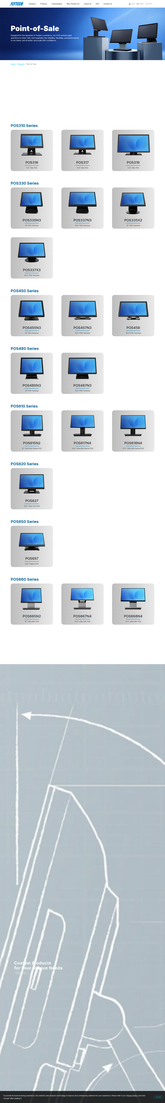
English (141, 4)
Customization (57, 4)
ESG (97, 4)
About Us (87, 4)
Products (43, 4)
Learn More (20, 973)
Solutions (32, 4)
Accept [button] (158, 1097)
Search (150, 4)
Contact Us (108, 4)
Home (13, 64)
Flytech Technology (17, 4)
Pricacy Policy (132, 1096)
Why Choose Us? (73, 4)
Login (133, 4)
